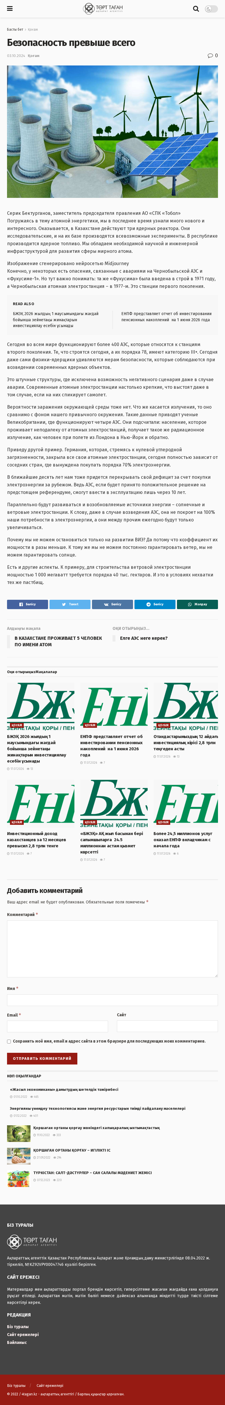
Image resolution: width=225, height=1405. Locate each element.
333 (58, 1135)
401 (35, 1116)
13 (31, 769)
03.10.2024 (16, 55)
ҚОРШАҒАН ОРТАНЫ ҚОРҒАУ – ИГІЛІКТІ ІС (71, 1150)
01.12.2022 (20, 1116)
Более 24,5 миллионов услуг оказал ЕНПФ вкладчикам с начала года (183, 839)
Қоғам (33, 29)
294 (58, 1157)
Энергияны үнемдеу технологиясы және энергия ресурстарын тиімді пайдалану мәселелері (102, 1108)
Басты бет (15, 29)
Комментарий (22, 914)
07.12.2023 (43, 1180)
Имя (13, 988)
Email (14, 1015)
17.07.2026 (17, 769)
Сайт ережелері (23, 1334)
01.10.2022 (20, 1097)
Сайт (121, 1014)
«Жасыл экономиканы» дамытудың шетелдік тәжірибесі (64, 1089)
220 (59, 1180)
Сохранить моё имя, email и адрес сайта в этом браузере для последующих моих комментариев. (109, 1041)
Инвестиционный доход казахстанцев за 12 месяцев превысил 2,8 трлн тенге (36, 839)
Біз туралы (18, 1326)
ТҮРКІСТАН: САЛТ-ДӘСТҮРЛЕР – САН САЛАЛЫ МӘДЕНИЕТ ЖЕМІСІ (92, 1173)
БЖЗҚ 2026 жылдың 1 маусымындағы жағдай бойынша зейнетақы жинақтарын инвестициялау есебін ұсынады (55, 319)
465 (35, 1097)
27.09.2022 (43, 1157)
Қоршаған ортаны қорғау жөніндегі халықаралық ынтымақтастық (96, 1128)
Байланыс (17, 1342)
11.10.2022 (43, 1135)
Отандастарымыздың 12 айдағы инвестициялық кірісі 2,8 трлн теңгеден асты (186, 742)
